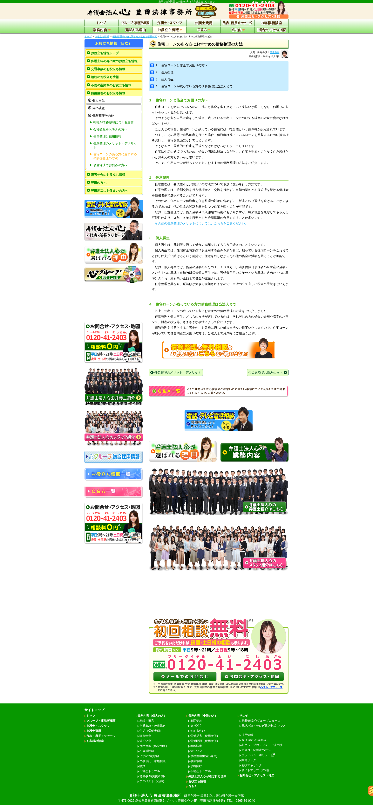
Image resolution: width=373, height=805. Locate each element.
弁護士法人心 (186, 797)
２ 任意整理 (164, 72)
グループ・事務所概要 (101, 720)
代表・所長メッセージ (101, 735)
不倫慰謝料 (146, 751)
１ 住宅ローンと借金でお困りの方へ (181, 65)
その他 (244, 715)
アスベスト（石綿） (152, 781)
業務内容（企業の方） (203, 715)
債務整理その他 (103, 115)
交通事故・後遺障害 (152, 725)
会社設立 (196, 725)
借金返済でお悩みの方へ (110, 165)
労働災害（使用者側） (205, 735)
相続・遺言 (146, 720)
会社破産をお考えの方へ (110, 129)
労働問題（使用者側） (205, 740)
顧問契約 (196, 720)
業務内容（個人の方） (152, 715)
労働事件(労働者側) (152, 776)
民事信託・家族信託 (152, 761)
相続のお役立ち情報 (105, 77)
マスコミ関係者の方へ (256, 750)
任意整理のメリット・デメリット (115, 145)
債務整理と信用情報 (107, 136)
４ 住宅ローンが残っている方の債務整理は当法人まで (194, 86)
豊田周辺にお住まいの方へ (109, 190)
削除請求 (196, 746)
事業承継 (196, 761)
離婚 (142, 766)
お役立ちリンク (251, 765)
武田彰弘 (274, 52)
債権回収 (196, 766)
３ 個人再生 (164, 79)
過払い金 (145, 740)
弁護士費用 (93, 730)
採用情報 (247, 734)
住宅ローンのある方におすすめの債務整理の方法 (115, 156)
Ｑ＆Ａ (192, 786)
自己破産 (98, 108)
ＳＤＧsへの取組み (253, 740)
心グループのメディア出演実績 (261, 745)
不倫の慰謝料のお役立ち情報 (111, 85)
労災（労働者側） (151, 730)
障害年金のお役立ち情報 (108, 174)
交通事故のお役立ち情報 (108, 69)
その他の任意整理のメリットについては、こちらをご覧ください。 (201, 223)
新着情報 (262, 720)
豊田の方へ (98, 182)
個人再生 (98, 100)
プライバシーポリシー (256, 755)
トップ (88, 36)
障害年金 (145, 735)
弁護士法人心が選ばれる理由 (207, 776)
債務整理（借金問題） (154, 746)
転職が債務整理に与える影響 (113, 122)
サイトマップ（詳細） (256, 770)
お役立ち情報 (102, 36)
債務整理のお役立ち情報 (108, 93)
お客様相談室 (95, 740)
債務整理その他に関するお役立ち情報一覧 (134, 36)
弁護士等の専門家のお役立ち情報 (114, 61)
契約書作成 (197, 730)
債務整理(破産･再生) (203, 756)
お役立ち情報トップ (105, 53)
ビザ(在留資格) (149, 756)
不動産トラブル (149, 771)
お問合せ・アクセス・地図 (257, 775)
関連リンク (248, 760)
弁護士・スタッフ (98, 725)
